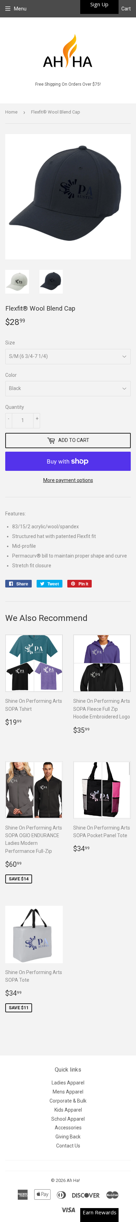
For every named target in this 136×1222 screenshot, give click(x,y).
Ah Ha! (73, 1180)
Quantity (14, 407)
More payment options (68, 480)
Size (10, 342)
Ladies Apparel (68, 1082)
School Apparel (68, 1119)
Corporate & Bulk (68, 1101)
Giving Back (68, 1136)
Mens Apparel (68, 1092)
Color (11, 375)
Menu (20, 8)
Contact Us (68, 1146)
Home (11, 112)
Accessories (68, 1127)
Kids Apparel (68, 1110)
